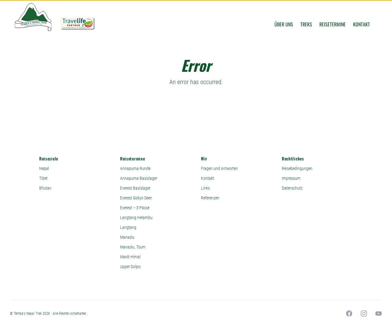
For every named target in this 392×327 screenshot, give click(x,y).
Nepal (44, 168)
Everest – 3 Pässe (134, 207)
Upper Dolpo (130, 266)
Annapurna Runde (135, 168)
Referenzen (210, 197)
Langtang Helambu (136, 217)
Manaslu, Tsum (132, 246)
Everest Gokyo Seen (136, 197)
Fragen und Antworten (219, 168)
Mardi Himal (130, 256)
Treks (306, 24)
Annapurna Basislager (138, 178)
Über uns (283, 24)
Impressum (291, 178)
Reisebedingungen (297, 168)
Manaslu (127, 237)
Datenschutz (292, 188)
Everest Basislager (135, 188)
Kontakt (361, 24)
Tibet (43, 178)
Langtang (128, 227)
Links (205, 188)
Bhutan (45, 188)
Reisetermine (332, 24)
